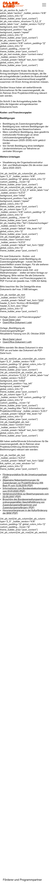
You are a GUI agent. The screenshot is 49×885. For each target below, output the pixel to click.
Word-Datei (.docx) (12, 339)
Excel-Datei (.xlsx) (11, 320)
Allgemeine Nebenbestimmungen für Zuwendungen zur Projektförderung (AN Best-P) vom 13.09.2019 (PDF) (23, 483)
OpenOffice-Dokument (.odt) (17, 342)
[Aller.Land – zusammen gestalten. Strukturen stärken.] (13, 5)
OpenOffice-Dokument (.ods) (17, 322)
